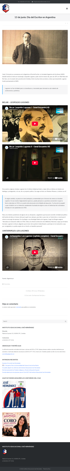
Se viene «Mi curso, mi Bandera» (35, 291)
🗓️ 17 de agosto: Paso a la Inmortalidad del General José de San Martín (20, 365)
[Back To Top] (65, 466)
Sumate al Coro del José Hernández (11, 363)
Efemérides (7, 284)
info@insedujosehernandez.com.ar (41, 1)
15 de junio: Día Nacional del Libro (34, 295)
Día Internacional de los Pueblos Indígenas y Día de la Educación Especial (20, 370)
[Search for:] (34, 321)
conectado (18, 307)
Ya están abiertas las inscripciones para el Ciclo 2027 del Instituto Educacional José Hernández (26, 372)
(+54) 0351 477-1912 (25, 1)
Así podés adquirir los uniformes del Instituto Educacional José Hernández (21, 367)
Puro (49, 468)
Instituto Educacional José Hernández (33, 468)
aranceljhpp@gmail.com (8, 354)
